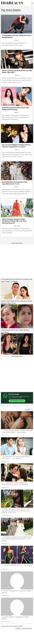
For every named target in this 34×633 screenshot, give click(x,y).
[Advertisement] (17, 261)
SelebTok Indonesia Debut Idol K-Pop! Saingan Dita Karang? (15, 108)
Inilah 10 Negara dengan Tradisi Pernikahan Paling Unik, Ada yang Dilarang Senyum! (14, 221)
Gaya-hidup (17, 226)
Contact (18, 628)
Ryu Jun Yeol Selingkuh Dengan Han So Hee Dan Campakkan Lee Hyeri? (16, 146)
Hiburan (16, 40)
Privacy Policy (27, 628)
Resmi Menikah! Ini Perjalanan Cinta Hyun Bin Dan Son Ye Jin (14, 183)
